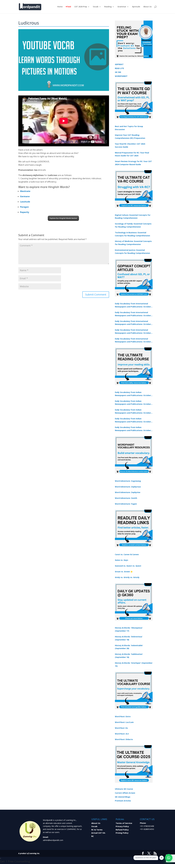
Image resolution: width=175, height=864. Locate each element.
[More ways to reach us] (161, 858)
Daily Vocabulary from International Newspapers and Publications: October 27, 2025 (133, 332)
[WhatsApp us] (168, 857)
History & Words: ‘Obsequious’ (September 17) (129, 629)
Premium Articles (123, 800)
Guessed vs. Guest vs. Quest (128, 566)
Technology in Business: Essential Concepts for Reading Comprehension (132, 234)
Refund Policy (122, 829)
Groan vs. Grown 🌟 (124, 571)
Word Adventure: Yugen (126, 504)
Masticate (25, 191)
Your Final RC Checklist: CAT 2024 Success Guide (130, 145)
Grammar (121, 7)
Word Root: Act (122, 734)
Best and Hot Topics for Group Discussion (129, 128)
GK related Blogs (122, 797)
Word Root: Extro (123, 716)
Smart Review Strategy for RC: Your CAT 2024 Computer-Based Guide (133, 163)
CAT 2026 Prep (80, 7)
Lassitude (25, 201)
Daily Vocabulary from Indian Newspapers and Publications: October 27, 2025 (133, 420)
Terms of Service (124, 823)
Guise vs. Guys (121, 560)
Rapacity (24, 212)
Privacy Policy (122, 826)
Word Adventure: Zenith (126, 498)
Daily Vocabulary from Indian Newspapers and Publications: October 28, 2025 (133, 411)
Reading (108, 7)
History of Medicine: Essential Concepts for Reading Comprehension (133, 242)
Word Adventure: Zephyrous (128, 486)
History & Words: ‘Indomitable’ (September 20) (129, 647)
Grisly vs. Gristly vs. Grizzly (127, 577)
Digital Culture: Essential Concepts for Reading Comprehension (132, 216)
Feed (69, 7)
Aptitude (136, 7)
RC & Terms (96, 829)
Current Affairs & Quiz (125, 793)
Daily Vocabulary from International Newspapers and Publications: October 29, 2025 (133, 340)
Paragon (24, 206)
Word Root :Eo (121, 728)
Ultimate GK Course (124, 789)
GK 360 (118, 72)
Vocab (95, 7)
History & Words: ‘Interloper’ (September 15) (133, 664)
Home (60, 7)
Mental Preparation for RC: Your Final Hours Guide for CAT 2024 (132, 154)
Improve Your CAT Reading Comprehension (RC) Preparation (130, 136)
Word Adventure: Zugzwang (128, 481)
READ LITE (119, 68)
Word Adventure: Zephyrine (127, 492)
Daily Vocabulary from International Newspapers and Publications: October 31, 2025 (133, 305)
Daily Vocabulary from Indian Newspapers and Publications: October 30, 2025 (133, 403)
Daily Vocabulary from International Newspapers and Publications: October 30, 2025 (133, 314)
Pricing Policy (122, 833)
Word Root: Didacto (124, 739)
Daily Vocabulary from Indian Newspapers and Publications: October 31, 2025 (133, 394)
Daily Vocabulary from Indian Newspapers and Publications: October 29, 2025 (133, 429)
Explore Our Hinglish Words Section (63, 218)
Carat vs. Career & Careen (127, 554)
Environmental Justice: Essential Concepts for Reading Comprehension (132, 251)
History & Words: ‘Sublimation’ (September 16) (129, 655)
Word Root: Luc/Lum (124, 722)
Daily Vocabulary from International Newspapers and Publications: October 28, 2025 (133, 323)
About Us (147, 7)
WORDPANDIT (121, 76)
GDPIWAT (119, 64)
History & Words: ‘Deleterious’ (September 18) (128, 638)
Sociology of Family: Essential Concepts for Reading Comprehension (133, 225)
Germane (25, 196)
